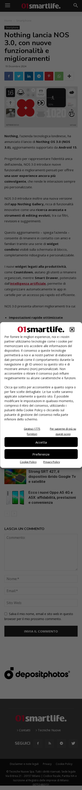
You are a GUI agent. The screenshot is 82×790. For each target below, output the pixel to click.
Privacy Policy (51, 462)
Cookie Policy (28, 462)
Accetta (41, 442)
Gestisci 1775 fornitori (32, 431)
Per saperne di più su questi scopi (63, 431)
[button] (72, 329)
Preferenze (41, 454)
